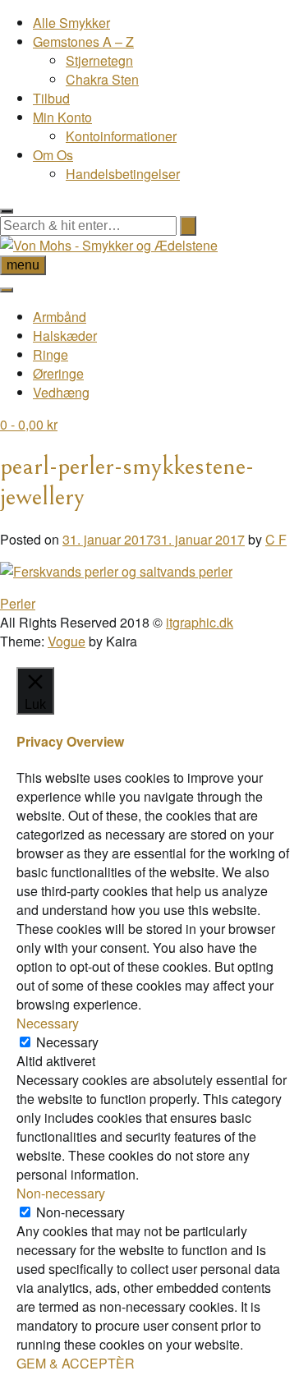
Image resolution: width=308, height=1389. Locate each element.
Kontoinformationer (121, 135)
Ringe (50, 354)
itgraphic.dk (199, 622)
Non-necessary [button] (60, 1193)
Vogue (66, 641)
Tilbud (51, 98)
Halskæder (65, 335)
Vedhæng (61, 392)
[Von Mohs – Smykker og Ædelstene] (109, 245)
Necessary (67, 1042)
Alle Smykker (71, 22)
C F (276, 539)
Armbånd (59, 316)
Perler (17, 603)
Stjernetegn (99, 60)
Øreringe (58, 373)
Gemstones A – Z (83, 41)
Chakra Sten (102, 79)
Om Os (53, 154)
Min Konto (62, 117)
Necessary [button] (47, 1023)
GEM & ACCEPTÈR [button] (75, 1363)
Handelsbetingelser (123, 173)
